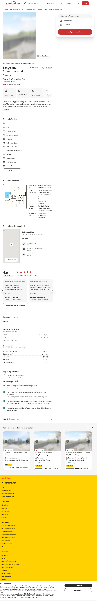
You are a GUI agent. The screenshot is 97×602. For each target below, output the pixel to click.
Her (52, 594)
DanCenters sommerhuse (9, 525)
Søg (85, 3)
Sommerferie (6, 511)
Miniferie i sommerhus (8, 537)
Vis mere (7, 293)
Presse (4, 579)
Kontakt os (5, 555)
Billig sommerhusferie (8, 528)
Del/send (35, 67)
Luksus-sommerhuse (8, 531)
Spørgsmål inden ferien (9, 561)
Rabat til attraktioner (8, 496)
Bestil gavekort (6, 490)
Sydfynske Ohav (30, 9)
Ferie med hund (6, 541)
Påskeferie (5, 508)
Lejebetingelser (6, 576)
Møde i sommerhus (7, 547)
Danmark (5, 9)
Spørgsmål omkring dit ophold (11, 564)
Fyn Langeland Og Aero (16, 9)
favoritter (49, 67)
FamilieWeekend (7, 544)
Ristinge (39, 9)
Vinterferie (5, 505)
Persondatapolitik (7, 573)
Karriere (4, 558)
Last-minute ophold (8, 493)
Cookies (4, 570)
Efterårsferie (5, 514)
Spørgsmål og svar (7, 567)
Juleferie (4, 517)
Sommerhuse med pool (9, 534)
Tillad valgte (78, 590)
